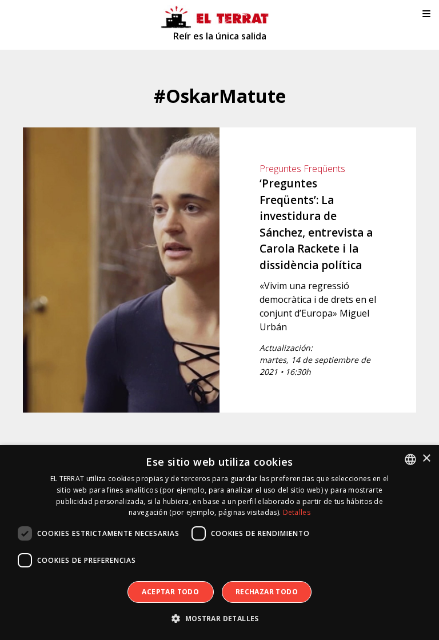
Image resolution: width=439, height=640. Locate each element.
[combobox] (410, 459)
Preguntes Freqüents (302, 168)
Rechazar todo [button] (267, 592)
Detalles (296, 512)
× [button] (426, 458)
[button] (219, 618)
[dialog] (219, 542)
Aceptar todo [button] (170, 592)
